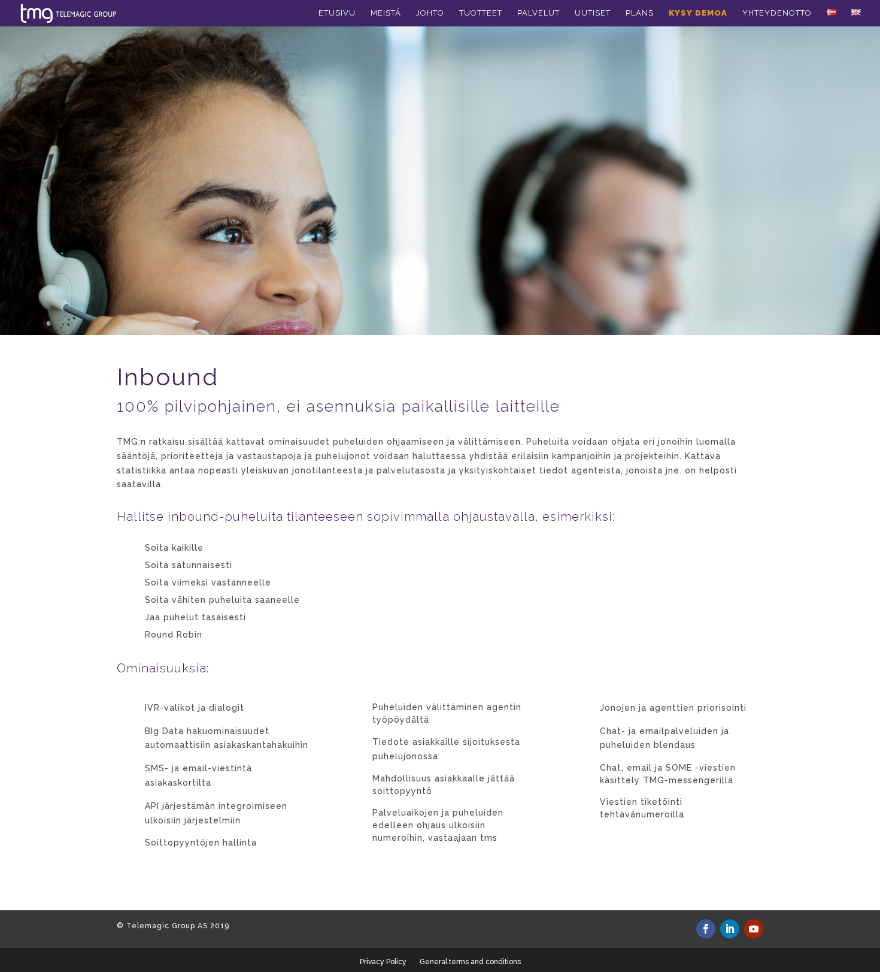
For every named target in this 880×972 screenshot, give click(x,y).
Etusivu (337, 13)
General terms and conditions (470, 962)
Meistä (386, 13)
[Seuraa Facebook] (705, 928)
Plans (640, 13)
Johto (430, 13)
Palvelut (538, 13)
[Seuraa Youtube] (753, 928)
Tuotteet (480, 13)
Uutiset (593, 13)
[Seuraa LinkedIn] (729, 928)
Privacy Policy (383, 962)
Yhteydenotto (777, 13)
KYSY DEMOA (698, 13)
